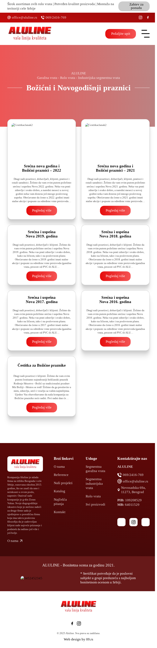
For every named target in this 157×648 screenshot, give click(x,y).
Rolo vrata (93, 496)
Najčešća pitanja (60, 502)
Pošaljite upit (120, 34)
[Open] (145, 34)
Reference (61, 475)
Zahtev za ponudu (136, 6)
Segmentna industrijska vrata (94, 483)
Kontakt (59, 512)
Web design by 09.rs (78, 639)
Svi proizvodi (95, 504)
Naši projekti (63, 483)
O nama (59, 467)
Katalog (59, 491)
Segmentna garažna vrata (95, 469)
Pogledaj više (41, 210)
